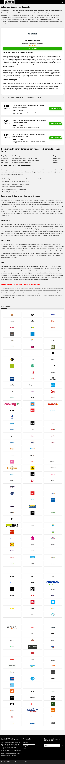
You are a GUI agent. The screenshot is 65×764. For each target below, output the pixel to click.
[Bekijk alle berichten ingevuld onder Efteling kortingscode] (53, 436)
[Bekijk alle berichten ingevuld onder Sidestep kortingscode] (53, 634)
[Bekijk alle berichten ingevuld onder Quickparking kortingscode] (53, 608)
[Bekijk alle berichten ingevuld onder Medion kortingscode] (32, 557)
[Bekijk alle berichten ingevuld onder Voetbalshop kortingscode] (12, 697)
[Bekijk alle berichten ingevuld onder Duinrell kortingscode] (53, 429)
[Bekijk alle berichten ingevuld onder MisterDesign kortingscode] (53, 563)
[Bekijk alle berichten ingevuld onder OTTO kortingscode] (32, 595)
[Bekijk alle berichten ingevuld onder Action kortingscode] (53, 315)
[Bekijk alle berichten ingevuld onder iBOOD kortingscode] (12, 506)
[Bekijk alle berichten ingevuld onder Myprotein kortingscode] (32, 570)
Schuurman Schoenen (7, 15)
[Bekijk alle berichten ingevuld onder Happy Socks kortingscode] (32, 487)
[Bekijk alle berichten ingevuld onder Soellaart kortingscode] (32, 646)
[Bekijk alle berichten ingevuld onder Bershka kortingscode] (32, 353)
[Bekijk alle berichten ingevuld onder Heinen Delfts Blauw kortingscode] (12, 493)
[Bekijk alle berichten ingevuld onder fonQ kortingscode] (32, 461)
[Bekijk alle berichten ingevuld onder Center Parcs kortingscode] (12, 397)
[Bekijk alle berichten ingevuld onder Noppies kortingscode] (53, 576)
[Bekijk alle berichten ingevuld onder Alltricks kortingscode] (32, 334)
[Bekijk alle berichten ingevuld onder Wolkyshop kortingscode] (32, 710)
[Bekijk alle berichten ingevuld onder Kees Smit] (12, 525)
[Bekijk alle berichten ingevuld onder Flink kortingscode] (12, 461)
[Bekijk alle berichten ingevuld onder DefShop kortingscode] (32, 423)
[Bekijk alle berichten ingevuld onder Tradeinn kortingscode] (53, 678)
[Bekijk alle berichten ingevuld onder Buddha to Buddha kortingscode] (53, 378)
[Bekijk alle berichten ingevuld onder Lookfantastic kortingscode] (53, 544)
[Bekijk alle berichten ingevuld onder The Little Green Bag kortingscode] (12, 672)
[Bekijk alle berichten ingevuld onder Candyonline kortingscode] (32, 391)
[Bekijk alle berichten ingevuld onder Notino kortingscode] (32, 583)
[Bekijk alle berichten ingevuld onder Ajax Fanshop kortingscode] (12, 327)
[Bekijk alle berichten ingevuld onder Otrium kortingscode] (12, 595)
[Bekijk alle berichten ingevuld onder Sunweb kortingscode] (12, 659)
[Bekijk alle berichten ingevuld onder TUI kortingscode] (12, 685)
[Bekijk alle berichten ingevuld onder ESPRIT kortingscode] (53, 442)
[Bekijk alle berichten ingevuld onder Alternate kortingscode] (53, 334)
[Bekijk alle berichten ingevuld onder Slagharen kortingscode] (32, 640)
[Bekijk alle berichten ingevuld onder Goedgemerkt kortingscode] (12, 474)
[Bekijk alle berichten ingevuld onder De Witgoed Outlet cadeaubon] (53, 417)
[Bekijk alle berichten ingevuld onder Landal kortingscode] (53, 531)
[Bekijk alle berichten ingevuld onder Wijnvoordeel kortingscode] (12, 710)
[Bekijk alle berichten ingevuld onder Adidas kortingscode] (32, 321)
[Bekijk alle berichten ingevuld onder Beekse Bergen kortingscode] (53, 346)
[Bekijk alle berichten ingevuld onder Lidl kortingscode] (12, 544)
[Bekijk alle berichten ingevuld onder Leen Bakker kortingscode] (32, 538)
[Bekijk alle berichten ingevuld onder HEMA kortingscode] (32, 493)
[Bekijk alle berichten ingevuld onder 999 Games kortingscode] (12, 315)
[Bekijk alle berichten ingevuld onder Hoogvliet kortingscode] (32, 500)
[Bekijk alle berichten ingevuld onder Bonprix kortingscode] (32, 372)
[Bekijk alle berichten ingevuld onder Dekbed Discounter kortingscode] (53, 423)
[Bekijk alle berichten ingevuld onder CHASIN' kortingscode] (32, 397)
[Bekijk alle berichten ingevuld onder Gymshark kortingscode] (12, 480)
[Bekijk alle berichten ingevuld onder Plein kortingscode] (53, 602)
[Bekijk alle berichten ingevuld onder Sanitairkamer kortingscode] (12, 627)
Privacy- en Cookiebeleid (29, 744)
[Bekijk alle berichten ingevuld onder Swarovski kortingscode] (53, 659)
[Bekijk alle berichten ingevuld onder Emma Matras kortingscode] (32, 442)
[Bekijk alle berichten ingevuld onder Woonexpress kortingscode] (53, 710)
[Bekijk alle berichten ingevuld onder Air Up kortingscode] (53, 321)
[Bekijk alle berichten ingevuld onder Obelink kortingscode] (53, 583)
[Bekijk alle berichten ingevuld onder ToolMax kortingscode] (53, 672)
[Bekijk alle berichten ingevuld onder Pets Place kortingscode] (32, 602)
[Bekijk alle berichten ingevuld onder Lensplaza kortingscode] (53, 538)
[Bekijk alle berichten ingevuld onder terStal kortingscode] (53, 666)
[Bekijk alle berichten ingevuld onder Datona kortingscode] (53, 410)
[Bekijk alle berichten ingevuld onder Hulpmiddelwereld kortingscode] (53, 500)
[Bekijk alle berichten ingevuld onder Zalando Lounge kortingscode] (12, 723)
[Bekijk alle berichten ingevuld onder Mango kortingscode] (53, 551)
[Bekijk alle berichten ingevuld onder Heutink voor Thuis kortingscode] (53, 493)
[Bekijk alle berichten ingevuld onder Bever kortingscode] (32, 359)
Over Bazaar (26, 746)
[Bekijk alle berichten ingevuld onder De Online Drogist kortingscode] (32, 417)
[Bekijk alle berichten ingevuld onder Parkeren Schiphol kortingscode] (53, 595)
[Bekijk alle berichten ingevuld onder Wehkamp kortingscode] (32, 704)
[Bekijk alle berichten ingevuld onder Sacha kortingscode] (32, 621)
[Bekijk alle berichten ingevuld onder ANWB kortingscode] (32, 340)
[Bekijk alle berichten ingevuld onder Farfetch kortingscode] (53, 449)
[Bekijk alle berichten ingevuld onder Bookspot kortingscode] (32, 378)
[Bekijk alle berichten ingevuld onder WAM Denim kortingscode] (53, 697)
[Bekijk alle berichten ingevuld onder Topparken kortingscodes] (32, 678)
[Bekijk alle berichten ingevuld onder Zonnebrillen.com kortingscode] (53, 723)
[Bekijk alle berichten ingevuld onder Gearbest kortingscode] (32, 468)
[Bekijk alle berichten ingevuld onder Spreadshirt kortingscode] (12, 653)
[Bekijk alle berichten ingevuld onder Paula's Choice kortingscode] (12, 602)
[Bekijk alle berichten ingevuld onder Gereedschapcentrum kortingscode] (53, 468)
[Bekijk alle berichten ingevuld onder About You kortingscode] (32, 315)
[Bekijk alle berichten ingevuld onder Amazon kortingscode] (12, 340)
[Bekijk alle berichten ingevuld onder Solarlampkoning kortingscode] (53, 646)
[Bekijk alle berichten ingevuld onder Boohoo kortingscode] (53, 372)
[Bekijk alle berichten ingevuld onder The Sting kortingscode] (32, 672)
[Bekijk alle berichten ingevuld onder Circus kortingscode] (53, 397)
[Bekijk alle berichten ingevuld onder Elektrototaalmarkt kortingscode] (12, 442)
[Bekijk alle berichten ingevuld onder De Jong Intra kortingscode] (12, 417)
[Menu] (2, 2)
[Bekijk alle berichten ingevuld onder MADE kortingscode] (32, 551)
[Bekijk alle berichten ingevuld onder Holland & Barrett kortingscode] (12, 500)
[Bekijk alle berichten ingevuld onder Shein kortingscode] (32, 634)
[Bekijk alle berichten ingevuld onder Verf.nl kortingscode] (32, 691)
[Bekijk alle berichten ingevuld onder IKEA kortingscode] (32, 506)
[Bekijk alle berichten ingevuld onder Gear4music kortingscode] (12, 468)
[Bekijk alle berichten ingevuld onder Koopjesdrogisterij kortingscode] (53, 525)
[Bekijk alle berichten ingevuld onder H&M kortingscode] (32, 480)
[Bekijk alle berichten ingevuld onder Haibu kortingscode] (12, 487)
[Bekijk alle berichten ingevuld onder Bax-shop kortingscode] (32, 346)
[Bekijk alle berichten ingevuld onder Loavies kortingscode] (32, 544)
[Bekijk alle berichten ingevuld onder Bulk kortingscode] (12, 385)
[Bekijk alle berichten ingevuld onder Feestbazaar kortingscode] (12, 455)
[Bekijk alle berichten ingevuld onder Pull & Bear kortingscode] (32, 608)
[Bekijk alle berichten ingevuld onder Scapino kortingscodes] (32, 627)
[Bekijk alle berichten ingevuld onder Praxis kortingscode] (12, 608)
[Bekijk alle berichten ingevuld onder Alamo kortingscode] (32, 327)
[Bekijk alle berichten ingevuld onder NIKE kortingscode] (32, 576)
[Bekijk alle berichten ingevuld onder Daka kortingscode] (32, 410)
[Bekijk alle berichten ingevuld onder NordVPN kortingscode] (12, 583)
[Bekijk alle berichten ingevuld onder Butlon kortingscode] (53, 385)
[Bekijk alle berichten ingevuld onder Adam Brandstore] (12, 321)
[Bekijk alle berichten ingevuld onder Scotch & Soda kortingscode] (12, 634)
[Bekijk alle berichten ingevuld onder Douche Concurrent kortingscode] (12, 429)
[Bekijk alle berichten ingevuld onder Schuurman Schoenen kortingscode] (53, 627)
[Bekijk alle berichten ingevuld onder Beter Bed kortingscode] (12, 359)
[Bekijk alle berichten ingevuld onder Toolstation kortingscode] (12, 678)
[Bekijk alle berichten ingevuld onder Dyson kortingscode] (12, 436)
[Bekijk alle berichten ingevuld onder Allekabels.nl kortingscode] (12, 334)
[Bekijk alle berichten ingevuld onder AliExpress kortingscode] (53, 327)
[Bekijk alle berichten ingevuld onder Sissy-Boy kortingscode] (12, 640)
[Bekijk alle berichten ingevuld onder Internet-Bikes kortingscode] (53, 506)
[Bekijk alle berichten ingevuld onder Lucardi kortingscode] (12, 551)
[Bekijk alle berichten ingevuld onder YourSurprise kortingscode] (32, 717)
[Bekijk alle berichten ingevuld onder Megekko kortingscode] (12, 563)
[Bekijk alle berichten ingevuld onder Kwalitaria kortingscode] (12, 531)
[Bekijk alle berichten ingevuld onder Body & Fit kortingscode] (53, 366)
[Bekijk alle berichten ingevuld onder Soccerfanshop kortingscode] (12, 646)
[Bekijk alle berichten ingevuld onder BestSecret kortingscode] (53, 353)
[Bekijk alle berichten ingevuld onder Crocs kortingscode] (12, 410)
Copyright (25, 745)
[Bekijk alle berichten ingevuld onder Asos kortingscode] (53, 340)
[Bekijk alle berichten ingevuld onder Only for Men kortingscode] (32, 589)
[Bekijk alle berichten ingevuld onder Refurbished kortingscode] (32, 614)
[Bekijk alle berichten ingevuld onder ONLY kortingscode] (53, 589)
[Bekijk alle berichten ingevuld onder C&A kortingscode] (12, 391)
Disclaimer (25, 742)
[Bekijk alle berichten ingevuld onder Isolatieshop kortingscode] (12, 512)
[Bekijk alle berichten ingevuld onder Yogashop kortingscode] (12, 717)
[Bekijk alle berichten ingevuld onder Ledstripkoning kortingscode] (12, 538)
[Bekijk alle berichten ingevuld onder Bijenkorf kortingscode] (53, 359)
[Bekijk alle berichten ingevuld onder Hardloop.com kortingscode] (53, 487)
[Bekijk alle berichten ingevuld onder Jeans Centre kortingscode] (53, 512)
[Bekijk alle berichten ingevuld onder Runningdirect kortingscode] (12, 621)
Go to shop (32, 48)
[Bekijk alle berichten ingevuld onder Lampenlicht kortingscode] (32, 531)
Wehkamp (4, 297)
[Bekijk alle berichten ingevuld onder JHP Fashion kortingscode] (12, 519)
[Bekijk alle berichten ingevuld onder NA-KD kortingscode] (53, 570)
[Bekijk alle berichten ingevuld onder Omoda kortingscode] (12, 589)
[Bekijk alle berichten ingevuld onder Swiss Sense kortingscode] (12, 666)
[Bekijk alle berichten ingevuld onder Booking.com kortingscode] (12, 378)
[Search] (62, 2)
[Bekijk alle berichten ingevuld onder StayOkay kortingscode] (32, 653)
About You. (12, 297)
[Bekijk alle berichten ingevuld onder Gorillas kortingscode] (32, 474)
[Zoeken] (62, 745)
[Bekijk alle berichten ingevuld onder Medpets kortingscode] (53, 557)
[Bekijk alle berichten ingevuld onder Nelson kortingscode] (12, 576)
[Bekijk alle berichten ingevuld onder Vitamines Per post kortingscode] (53, 691)
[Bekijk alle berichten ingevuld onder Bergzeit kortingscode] (12, 353)
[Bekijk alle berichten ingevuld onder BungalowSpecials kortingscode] (32, 385)
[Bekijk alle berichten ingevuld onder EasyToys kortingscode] (32, 436)
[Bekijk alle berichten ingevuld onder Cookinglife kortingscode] (12, 404)
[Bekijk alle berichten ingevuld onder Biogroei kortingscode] (12, 366)
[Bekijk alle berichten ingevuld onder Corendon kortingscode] (53, 404)
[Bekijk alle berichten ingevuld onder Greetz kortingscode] (53, 474)
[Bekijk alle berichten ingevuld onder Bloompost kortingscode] (32, 366)
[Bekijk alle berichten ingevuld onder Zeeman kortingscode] (32, 723)
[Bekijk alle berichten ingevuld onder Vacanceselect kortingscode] (53, 685)
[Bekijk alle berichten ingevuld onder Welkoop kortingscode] (53, 704)
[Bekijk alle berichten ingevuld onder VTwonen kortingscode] (32, 697)
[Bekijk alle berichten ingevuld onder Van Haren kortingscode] (12, 691)
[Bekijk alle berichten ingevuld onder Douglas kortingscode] (32, 429)
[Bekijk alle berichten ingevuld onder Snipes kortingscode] (53, 640)
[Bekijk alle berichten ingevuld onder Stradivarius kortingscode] (53, 653)
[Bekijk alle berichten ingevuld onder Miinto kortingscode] (32, 563)
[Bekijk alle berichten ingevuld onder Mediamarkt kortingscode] (12, 557)
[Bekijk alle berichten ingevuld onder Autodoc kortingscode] (12, 346)
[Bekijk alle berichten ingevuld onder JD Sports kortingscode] (32, 512)
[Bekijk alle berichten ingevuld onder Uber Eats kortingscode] (32, 685)
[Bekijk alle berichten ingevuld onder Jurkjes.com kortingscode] (32, 519)
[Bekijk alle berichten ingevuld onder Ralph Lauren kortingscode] (12, 614)
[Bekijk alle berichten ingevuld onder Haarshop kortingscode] (53, 480)
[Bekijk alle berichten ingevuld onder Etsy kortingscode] (12, 449)
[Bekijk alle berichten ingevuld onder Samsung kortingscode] (53, 621)
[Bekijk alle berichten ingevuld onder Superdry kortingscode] (32, 659)
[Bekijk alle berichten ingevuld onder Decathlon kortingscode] (12, 423)
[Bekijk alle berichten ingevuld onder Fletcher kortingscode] (53, 455)
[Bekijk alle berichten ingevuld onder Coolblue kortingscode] (32, 404)
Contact (25, 748)
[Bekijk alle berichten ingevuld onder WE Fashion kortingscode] (12, 704)
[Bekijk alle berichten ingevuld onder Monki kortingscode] (12, 570)
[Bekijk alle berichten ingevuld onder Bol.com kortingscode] (12, 372)
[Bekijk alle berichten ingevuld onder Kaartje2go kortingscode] (53, 519)
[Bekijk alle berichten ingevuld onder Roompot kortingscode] (53, 614)
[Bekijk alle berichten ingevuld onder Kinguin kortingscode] (32, 525)
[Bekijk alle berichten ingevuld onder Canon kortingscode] (53, 391)
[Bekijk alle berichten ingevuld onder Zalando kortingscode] (53, 717)
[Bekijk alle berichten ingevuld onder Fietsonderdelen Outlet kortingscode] (32, 455)
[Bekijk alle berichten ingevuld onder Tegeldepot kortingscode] (32, 666)
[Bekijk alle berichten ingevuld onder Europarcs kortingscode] (32, 449)
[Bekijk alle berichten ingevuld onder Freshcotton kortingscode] (53, 461)
